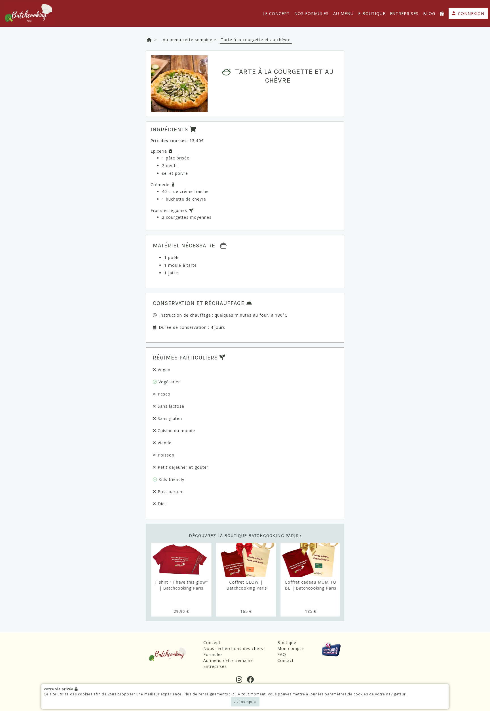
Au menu (343, 13)
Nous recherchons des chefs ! (234, 648)
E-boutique (371, 13)
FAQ (281, 654)
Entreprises (404, 13)
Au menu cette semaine (228, 660)
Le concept (276, 13)
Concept (212, 642)
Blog (429, 13)
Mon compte (290, 648)
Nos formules (311, 13)
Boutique (286, 642)
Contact (285, 660)
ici (233, 694)
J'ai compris (245, 702)
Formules (213, 654)
